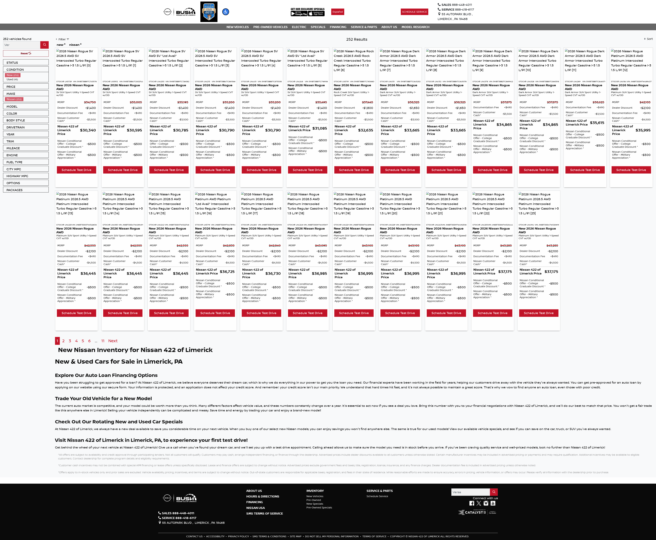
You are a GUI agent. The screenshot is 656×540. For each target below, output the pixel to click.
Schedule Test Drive (76, 170)
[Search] (44, 45)
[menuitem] (27, 75)
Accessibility (215, 536)
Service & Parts (380, 491)
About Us (254, 491)
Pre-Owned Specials (319, 507)
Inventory (315, 491)
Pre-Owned (313, 500)
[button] (225, 11)
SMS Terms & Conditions (269, 536)
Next (113, 341)
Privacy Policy (239, 536)
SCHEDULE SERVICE (414, 11)
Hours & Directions (262, 496)
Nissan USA (255, 508)
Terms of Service (374, 536)
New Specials (314, 504)
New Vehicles (314, 496)
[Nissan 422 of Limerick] (179, 11)
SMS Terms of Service (264, 513)
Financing (254, 502)
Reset (25, 53)
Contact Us (194, 536)
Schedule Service (377, 496)
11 (102, 341)
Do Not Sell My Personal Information (332, 536)
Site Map (296, 536)
